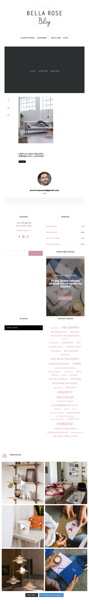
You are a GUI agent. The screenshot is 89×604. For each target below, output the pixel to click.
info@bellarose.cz (23, 230)
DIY (79, 342)
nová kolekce (59, 379)
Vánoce (66, 424)
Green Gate (74, 347)
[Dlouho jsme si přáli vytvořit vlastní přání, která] (66, 526)
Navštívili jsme (53, 238)
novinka (74, 375)
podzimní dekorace (66, 383)
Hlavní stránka (28, 38)
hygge (57, 351)
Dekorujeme (51, 226)
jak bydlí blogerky (65, 358)
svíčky (66, 409)
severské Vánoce (65, 401)
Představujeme (53, 244)
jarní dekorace (59, 364)
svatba (58, 409)
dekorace (68, 343)
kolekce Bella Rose (65, 368)
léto (79, 372)
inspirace (65, 355)
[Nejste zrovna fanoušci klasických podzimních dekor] (23, 483)
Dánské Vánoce (56, 347)
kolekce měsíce (55, 372)
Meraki (64, 375)
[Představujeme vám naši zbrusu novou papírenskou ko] (66, 570)
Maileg (56, 375)
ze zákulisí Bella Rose (66, 436)
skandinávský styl (65, 405)
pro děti (58, 388)
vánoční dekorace (58, 432)
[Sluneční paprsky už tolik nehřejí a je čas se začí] (23, 526)
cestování (54, 343)
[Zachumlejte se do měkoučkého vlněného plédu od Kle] (66, 483)
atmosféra (55, 328)
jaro (77, 363)
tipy (74, 409)
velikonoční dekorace (65, 416)
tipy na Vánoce (57, 413)
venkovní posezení (57, 419)
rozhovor (65, 397)
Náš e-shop (56, 38)
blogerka (71, 327)
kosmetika (69, 372)
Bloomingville (59, 332)
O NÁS (65, 38)
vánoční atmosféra (65, 429)
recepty (66, 392)
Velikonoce (74, 413)
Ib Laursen (71, 351)
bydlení (75, 332)
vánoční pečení (77, 432)
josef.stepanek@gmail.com (44, 190)
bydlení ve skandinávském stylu (65, 337)
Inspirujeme (51, 232)
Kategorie (41, 38)
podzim (76, 379)
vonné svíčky (74, 419)
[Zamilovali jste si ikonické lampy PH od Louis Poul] (23, 570)
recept (71, 387)
